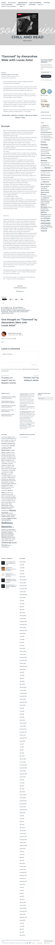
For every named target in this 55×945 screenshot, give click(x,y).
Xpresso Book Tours (7, 313)
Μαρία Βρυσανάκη (7, 537)
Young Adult (45, 186)
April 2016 (22, 932)
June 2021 (22, 747)
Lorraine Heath (6, 476)
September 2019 (23, 809)
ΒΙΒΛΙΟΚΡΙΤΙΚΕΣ (22, 2)
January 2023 (23, 690)
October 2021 (22, 735)
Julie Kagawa (7, 467)
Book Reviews (12, 2)
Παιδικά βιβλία (47, 225)
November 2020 (23, 767)
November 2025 (23, 588)
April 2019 (22, 824)
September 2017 (23, 881)
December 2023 (23, 657)
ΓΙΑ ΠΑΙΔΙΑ (47, 2)
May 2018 (22, 857)
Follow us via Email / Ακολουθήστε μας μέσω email (47, 61)
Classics (46, 130)
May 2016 (22, 929)
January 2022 (23, 726)
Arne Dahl (6, 440)
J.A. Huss (8, 461)
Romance (49, 171)
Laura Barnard (5, 470)
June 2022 (22, 711)
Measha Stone (5, 479)
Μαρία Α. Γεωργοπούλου (8, 535)
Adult (4, 310)
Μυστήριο (44, 220)
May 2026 (22, 570)
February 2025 (23, 615)
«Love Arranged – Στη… (11, 561)
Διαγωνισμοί (45, 190)
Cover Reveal (44, 136)
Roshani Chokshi (5, 488)
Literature (43, 153)
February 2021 (23, 758)
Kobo (23, 117)
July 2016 (22, 923)
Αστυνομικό (44, 188)
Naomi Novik (5, 482)
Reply (22, 334)
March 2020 (22, 791)
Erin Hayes (9, 457)
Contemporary (46, 132)
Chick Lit (47, 127)
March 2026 (22, 576)
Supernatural (24, 311)
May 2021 (22, 750)
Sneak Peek (16, 311)
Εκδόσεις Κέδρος (49, 200)
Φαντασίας (50, 227)
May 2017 (22, 893)
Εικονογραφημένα (44, 196)
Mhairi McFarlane (5, 480)
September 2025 (23, 594)
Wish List (40, 4)
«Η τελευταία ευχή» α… (10, 585)
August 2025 (22, 597)
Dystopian (46, 137)
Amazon (21, 115)
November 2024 (23, 624)
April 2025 (22, 609)
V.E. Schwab (8, 500)
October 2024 (23, 627)
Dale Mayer (8, 452)
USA (42, 182)
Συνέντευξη (6, 543)
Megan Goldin (12, 479)
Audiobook (43, 127)
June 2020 (22, 782)
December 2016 (23, 908)
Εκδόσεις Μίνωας (45, 203)
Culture (42, 137)
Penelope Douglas (6, 483)
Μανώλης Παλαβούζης (8, 534)
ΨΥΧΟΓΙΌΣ (44, 229)
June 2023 (22, 675)
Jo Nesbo (8, 465)
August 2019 (22, 812)
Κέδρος (49, 216)
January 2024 (23, 654)
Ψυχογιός (44, 231)
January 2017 (23, 905)
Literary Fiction (46, 151)
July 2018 (22, 851)
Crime (49, 136)
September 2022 (23, 702)
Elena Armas (9, 453)
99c (41, 125)
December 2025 (23, 585)
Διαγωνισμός (45, 192)
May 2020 (22, 785)
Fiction (14, 310)
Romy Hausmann (10, 487)
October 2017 (23, 878)
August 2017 (22, 884)
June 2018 (22, 854)
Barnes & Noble (31, 115)
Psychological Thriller (45, 165)
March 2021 (22, 756)
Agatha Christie (11, 437)
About (21, 6)
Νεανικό (42, 225)
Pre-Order (47, 164)
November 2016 (23, 911)
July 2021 (22, 744)
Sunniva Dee (8, 497)
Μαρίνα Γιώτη (8, 538)
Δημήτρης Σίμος (12, 518)
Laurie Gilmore (5, 472)
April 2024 (22, 645)
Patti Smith (10, 482)
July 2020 (22, 779)
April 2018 (22, 860)
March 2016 (22, 935)
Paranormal (5, 311)
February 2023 (23, 687)
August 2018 (22, 848)
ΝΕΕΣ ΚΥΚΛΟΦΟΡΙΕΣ (35, 2)
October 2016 (23, 914)
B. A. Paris (11, 440)
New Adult (44, 158)
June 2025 (22, 603)
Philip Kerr (13, 483)
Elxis (49, 137)
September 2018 (23, 845)
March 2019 (22, 827)
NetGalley (49, 155)
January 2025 (23, 618)
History (49, 150)
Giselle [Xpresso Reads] (14, 333)
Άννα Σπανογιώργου (6, 504)
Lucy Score (13, 475)
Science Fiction (46, 172)
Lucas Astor (21, 308)
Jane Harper (5, 463)
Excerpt (9, 310)
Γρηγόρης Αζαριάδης (11, 514)
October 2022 (23, 699)
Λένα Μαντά (10, 532)
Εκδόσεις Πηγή (45, 210)
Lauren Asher (12, 470)
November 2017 (23, 875)
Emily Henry (8, 455)
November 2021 (23, 732)
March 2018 (22, 863)
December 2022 (23, 693)
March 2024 (22, 648)
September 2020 (23, 773)
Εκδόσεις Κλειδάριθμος (45, 201)
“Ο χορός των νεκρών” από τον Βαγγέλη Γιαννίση (8, 379)
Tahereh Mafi (10, 499)
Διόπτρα (43, 194)
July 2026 (22, 564)
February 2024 (23, 651)
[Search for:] (46, 398)
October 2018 (23, 842)
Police (44, 164)
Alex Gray (4, 438)
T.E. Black (4, 499)
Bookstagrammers (7, 4)
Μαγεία (42, 218)
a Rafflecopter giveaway (20, 287)
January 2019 (23, 833)
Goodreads (6, 115)
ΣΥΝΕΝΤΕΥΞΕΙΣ (20, 4)
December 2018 (23, 836)
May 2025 (22, 606)
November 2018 (23, 839)
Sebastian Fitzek (6, 494)
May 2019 (22, 821)
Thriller (43, 179)
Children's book (44, 129)
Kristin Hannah (12, 468)
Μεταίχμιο (47, 218)
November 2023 (23, 660)
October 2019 (23, 806)
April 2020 (22, 788)
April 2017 (22, 896)
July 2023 (22, 672)
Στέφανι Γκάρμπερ (9, 540)
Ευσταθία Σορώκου (11, 529)
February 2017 (23, 902)
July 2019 (22, 815)
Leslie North (10, 474)
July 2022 (22, 708)
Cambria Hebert (5, 445)
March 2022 (22, 720)
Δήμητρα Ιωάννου (6, 516)
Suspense (47, 177)
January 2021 (23, 762)
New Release (26, 310)
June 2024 (22, 639)
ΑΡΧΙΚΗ (3, 2)
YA (50, 184)
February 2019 (23, 830)
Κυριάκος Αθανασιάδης (7, 530)
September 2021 (23, 738)
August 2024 (22, 633)
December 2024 (23, 621)
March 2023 (22, 684)
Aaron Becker (4, 437)
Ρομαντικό (43, 227)
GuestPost (9, 458)
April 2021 (22, 753)
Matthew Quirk (11, 477)
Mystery (43, 155)
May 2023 (22, 678)
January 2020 (23, 797)
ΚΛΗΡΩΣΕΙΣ (32, 4)
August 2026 (22, 561)
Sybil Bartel (13, 497)
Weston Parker (9, 502)
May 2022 (22, 714)
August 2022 (22, 705)
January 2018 (23, 869)
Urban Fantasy (48, 179)
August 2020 (22, 776)
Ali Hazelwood (10, 438)
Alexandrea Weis (8, 308)
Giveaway (19, 310)
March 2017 (22, 899)
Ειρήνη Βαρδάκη (6, 520)
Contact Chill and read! (8, 6)
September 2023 (23, 666)
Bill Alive (6, 441)
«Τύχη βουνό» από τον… (11, 579)
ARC (48, 125)
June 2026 (22, 567)
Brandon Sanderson (8, 443)
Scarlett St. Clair (9, 492)
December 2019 (23, 800)
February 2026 (23, 579)
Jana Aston (13, 461)
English (15, 308)
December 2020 (23, 764)
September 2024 (23, 630)
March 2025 (22, 612)
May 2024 (22, 642)
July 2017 (22, 887)
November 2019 (23, 803)
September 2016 (23, 917)
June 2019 (22, 818)
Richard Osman (5, 485)
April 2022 (22, 717)
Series (11, 311)
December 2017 (23, 872)
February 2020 (23, 794)
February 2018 (23, 866)
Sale (41, 172)
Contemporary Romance (47, 134)
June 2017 (22, 890)
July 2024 (22, 636)
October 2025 (23, 591)
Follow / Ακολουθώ (46, 76)
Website (14, 115)
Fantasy (43, 142)
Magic (47, 153)
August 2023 (22, 669)
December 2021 (23, 729)
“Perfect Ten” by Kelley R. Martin (31, 378)
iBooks (17, 117)
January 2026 (23, 582)
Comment (34, 364)
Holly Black (8, 460)
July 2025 (22, 600)
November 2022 (23, 696)
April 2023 (22, 681)
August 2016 (22, 920)
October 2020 (23, 770)
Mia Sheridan (13, 480)
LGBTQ (42, 151)
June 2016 (22, 926)
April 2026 (22, 573)
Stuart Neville (9, 496)
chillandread (19, 307)
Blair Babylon (12, 441)
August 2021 (22, 741)
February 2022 (23, 723)
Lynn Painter (4, 477)
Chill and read (28, 37)
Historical (44, 150)
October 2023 (23, 663)
